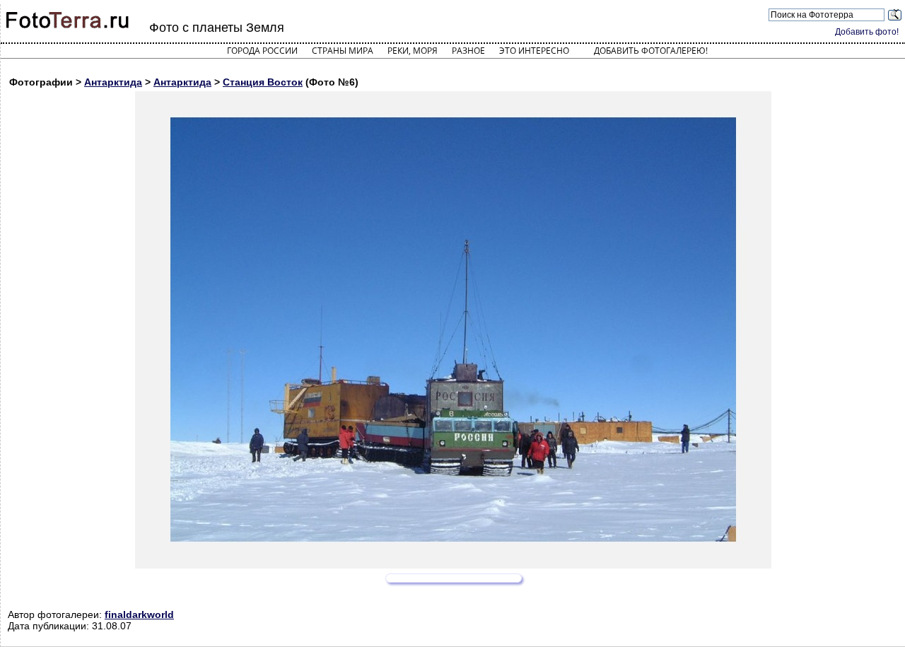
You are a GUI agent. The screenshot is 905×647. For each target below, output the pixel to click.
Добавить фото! (867, 32)
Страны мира (342, 51)
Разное (468, 51)
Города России (262, 51)
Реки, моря (412, 51)
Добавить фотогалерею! (651, 51)
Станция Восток (263, 82)
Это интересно (534, 51)
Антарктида (113, 82)
